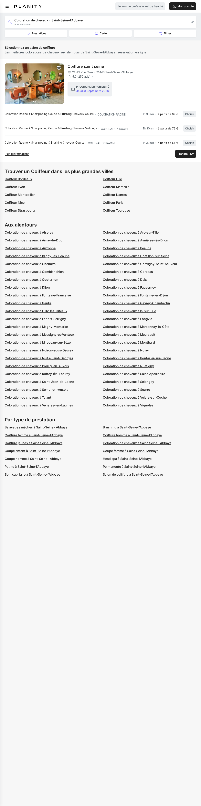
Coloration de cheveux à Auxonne (30, 248)
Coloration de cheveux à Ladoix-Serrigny (35, 319)
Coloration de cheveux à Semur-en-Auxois (36, 390)
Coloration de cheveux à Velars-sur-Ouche (135, 397)
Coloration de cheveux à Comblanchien (34, 272)
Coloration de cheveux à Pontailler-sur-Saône (137, 358)
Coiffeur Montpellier (20, 195)
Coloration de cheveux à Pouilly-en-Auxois (37, 366)
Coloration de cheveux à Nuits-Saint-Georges (39, 358)
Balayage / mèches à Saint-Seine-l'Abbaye (36, 427)
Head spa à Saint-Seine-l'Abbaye (127, 459)
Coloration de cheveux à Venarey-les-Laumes (39, 405)
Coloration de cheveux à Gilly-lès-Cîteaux (36, 311)
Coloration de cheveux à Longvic (127, 319)
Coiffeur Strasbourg (20, 210)
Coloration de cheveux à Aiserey (29, 232)
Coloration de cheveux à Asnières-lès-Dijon (135, 240)
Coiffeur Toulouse (116, 210)
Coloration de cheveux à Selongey (128, 382)
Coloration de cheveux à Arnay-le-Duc (33, 240)
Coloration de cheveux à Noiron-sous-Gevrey (39, 350)
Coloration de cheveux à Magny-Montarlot (36, 327)
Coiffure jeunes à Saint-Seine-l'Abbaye (33, 443)
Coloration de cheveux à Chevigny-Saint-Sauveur (140, 264)
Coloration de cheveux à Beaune (127, 248)
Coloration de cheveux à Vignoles (128, 405)
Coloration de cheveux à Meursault (129, 335)
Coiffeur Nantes (115, 195)
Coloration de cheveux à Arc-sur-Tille (131, 232)
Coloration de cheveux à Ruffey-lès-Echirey (37, 374)
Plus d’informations (17, 153)
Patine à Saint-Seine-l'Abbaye (27, 467)
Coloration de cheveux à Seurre (126, 390)
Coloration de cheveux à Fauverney (129, 287)
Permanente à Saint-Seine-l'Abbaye (129, 467)
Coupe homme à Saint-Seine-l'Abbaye (33, 459)
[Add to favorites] (59, 68)
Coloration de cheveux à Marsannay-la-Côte (136, 327)
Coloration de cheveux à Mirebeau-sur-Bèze (38, 342)
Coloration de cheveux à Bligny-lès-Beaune (37, 256)
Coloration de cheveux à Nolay (126, 350)
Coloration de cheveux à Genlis (28, 303)
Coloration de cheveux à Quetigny (128, 366)
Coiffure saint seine (86, 66)
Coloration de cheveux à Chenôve (30, 264)
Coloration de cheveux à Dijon (27, 287)
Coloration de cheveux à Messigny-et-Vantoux (40, 335)
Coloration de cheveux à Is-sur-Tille (129, 311)
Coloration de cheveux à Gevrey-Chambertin (136, 303)
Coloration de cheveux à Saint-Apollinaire (134, 374)
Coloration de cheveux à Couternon (31, 280)
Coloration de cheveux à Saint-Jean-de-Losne (39, 382)
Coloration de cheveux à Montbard (129, 342)
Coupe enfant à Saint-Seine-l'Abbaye (32, 451)
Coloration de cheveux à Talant (28, 397)
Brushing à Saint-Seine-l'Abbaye (127, 427)
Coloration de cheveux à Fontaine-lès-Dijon (135, 295)
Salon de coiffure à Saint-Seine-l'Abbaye (133, 474)
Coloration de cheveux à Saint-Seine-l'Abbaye (137, 443)
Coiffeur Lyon (15, 187)
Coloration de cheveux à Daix (125, 280)
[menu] (7, 6)
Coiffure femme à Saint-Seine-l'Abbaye (34, 435)
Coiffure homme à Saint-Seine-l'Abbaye (132, 435)
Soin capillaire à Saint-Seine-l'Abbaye (32, 474)
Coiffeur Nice (15, 202)
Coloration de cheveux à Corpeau (128, 272)
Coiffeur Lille (112, 179)
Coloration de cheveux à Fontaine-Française (38, 295)
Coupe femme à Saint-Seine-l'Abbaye (130, 451)
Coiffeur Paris (113, 202)
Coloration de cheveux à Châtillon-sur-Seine (136, 256)
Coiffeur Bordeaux (18, 179)
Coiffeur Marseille (116, 187)
